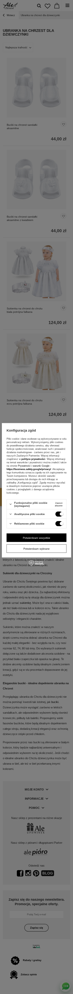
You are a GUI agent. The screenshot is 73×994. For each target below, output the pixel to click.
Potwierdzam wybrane (36, 548)
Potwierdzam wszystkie (36, 537)
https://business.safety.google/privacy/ (29, 469)
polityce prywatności (33, 458)
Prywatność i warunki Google (34, 465)
